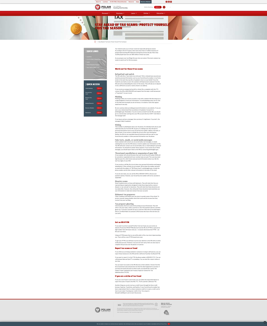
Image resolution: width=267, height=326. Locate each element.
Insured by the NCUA (165, 307)
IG (171, 2)
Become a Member (146, 2)
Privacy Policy (164, 323)
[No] (265, 322)
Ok (169, 323)
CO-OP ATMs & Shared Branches (118, 2)
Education (160, 13)
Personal (105, 13)
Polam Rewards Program (93, 65)
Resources (131, 2)
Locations (105, 2)
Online (146, 13)
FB (166, 2)
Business (119, 13)
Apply (137, 2)
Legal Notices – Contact (166, 306)
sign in (158, 7)
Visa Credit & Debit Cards (93, 67)
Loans (133, 13)
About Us (98, 2)
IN (169, 2)
